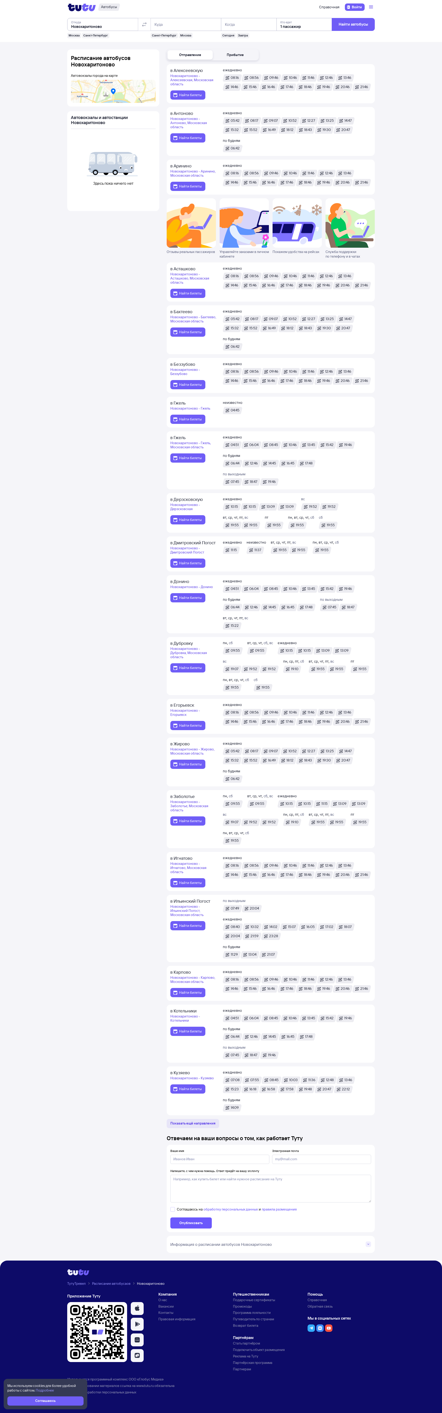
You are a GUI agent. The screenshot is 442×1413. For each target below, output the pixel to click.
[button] (190, 54)
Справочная (329, 7)
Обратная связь (320, 1306)
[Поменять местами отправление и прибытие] (144, 24)
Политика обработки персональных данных (101, 1392)
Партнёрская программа (252, 1362)
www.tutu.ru (145, 1385)
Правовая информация (176, 1319)
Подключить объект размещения (259, 1350)
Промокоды (242, 1306)
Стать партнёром (246, 1343)
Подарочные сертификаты (254, 1300)
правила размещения (279, 1209)
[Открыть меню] (371, 7)
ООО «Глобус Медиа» (146, 1379)
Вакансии (166, 1306)
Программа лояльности (252, 1312)
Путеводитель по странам (253, 1319)
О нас (162, 1300)
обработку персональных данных (231, 1209)
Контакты (165, 1312)
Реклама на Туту (245, 1356)
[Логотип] (81, 7)
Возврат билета (245, 1325)
